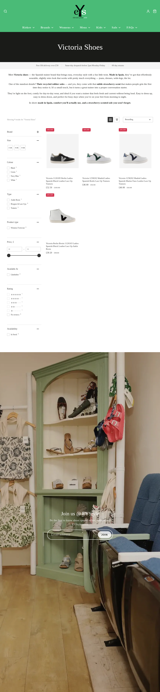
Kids (99, 27)
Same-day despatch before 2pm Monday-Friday (85, 65)
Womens (64, 27)
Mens (83, 27)
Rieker (26, 27)
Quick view (66, 172)
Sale (114, 27)
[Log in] (148, 11)
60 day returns (118, 65)
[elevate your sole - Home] (80, 11)
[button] (110, 119)
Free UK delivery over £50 (47, 65)
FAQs (130, 27)
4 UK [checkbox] (16, 148)
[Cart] (155, 11)
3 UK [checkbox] (10, 148)
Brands (45, 27)
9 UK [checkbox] (23, 148)
